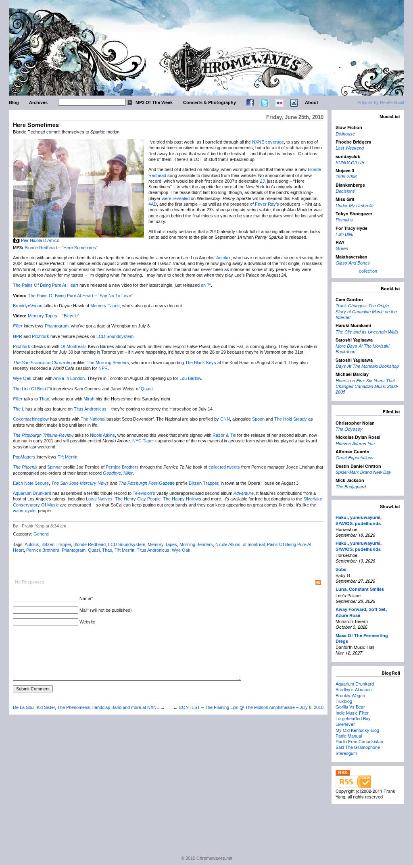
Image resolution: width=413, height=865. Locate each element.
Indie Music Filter (352, 712)
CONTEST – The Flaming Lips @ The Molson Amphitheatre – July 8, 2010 (251, 707)
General (41, 534)
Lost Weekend (350, 148)
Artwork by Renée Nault (380, 102)
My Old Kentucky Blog (357, 730)
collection (368, 270)
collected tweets (224, 467)
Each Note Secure (31, 483)
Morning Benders (196, 544)
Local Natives (99, 498)
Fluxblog (344, 701)
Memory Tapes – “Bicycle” (53, 315)
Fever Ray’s (267, 204)
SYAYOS (344, 523)
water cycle (24, 510)
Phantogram (57, 325)
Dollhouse (345, 134)
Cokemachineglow (31, 419)
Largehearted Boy (353, 718)
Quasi (146, 388)
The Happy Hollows (182, 498)
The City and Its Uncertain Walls (367, 332)
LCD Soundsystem (114, 336)
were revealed (176, 198)
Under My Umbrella (354, 205)
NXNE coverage (268, 142)
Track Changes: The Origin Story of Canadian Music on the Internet (366, 311)
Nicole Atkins (102, 435)
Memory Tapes (105, 305)
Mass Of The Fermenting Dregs (362, 638)
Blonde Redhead (89, 544)
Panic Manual (349, 735)
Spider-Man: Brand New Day (363, 472)
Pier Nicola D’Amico (40, 240)
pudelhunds (368, 523)
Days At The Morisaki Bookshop (367, 366)
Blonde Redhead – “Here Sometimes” (61, 247)
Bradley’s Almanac (354, 689)
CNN (225, 419)
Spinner (54, 467)
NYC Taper (143, 440)
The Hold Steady (290, 419)
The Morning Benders (108, 362)
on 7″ (206, 285)
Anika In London (69, 378)
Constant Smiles (366, 589)
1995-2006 (346, 176)
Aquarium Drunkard (32, 493)
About (311, 102)
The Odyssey (349, 429)
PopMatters (24, 456)
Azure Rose (348, 615)
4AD (152, 204)
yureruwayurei (365, 517)
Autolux (223, 257)
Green (342, 248)
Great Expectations (354, 457)
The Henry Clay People (138, 498)
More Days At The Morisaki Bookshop (362, 348)
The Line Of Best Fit (32, 388)
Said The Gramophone (358, 747)
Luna (341, 589)
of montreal (254, 544)
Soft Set (377, 609)
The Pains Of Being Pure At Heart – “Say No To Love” (80, 295)
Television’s (144, 493)
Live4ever (345, 724)
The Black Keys (200, 362)
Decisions (345, 191)
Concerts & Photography (209, 102)
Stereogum (346, 753)
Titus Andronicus (90, 408)
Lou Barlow (190, 378)
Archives (38, 102)
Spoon (258, 419)
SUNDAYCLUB (350, 162)
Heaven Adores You (355, 443)
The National (93, 419)
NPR (17, 336)
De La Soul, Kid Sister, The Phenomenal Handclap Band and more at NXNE (86, 707)
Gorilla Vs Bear (350, 706)
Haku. (342, 517)
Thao (44, 398)
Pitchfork (40, 336)
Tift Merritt (67, 456)
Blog (14, 102)
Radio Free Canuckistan (359, 741)
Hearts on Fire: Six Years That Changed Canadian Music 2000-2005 (367, 386)
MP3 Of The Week (154, 102)
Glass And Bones (353, 263)
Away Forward (351, 609)
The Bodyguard (351, 487)
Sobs (341, 569)
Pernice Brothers (122, 467)
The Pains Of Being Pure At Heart (45, 285)
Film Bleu (344, 234)
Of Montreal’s (73, 346)
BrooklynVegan (27, 305)
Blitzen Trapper (203, 483)
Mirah (88, 398)
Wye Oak (22, 378)
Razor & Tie (224, 435)
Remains (344, 220)
